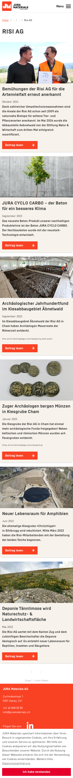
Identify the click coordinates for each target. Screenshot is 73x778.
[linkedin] (30, 726)
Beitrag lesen (14, 145)
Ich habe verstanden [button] (36, 772)
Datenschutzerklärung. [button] (16, 763)
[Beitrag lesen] (36, 62)
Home (5, 20)
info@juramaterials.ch (16, 712)
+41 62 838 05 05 (13, 707)
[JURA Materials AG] (16, 6)
